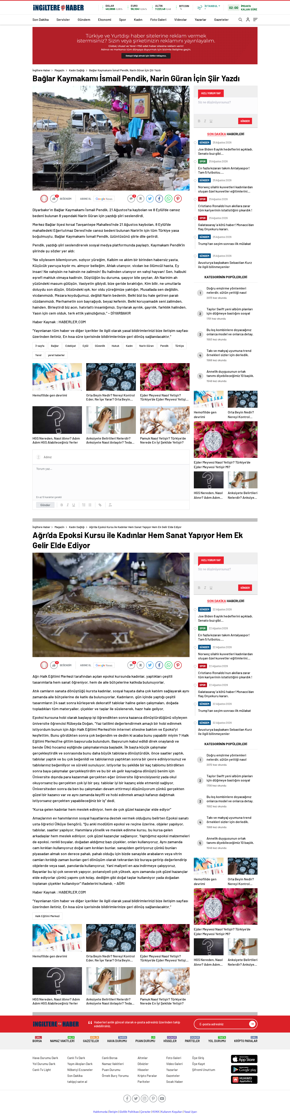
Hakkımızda (100, 1111)
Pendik (164, 345)
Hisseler (170, 1039)
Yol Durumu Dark (43, 1064)
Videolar (180, 19)
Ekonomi (104, 19)
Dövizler (143, 1064)
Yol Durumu (217, 1039)
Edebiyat (70, 345)
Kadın (138, 19)
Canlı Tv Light (41, 1070)
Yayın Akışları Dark (80, 1064)
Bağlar (55, 345)
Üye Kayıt (198, 1064)
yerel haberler (56, 355)
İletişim (113, 1111)
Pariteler (192, 1039)
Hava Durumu (117, 1039)
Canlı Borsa (109, 1058)
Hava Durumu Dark (45, 1058)
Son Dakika (40, 19)
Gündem (84, 19)
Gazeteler (221, 19)
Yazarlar (200, 19)
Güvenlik (100, 345)
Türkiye (179, 345)
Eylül (85, 345)
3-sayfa (39, 345)
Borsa (37, 1039)
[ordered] (84, 504)
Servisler (63, 19)
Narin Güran (146, 345)
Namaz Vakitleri (62, 1039)
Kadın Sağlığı (76, 70)
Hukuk (115, 345)
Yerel (38, 355)
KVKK (155, 1111)
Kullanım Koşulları (171, 1111)
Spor (122, 19)
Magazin (59, 70)
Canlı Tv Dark (76, 1058)
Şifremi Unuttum (203, 1070)
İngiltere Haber (41, 70)
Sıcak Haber (174, 1081)
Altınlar (143, 1058)
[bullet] (90, 504)
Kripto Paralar (246, 1039)
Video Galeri (174, 1064)
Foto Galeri (158, 19)
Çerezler (146, 1111)
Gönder (45, 505)
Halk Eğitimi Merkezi (47, 916)
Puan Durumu (145, 1039)
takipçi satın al (77, 1081)
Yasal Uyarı (190, 1111)
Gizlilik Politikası (129, 1111)
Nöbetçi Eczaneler (80, 1070)
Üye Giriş (198, 1058)
